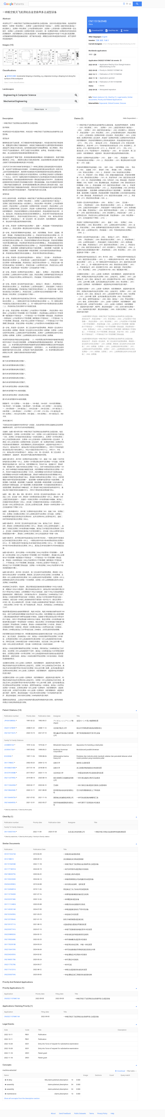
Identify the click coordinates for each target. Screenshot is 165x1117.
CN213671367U (10, 733)
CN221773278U (10, 964)
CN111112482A (10, 904)
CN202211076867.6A (12, 998)
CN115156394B (10, 864)
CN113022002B (10, 879)
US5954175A (9, 750)
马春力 (106, 40)
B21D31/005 (11, 76)
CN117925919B (10, 944)
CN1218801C (9, 859)
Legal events (122, 97)
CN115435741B (10, 832)
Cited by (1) (112, 97)
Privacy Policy (102, 1113)
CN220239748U (10, 899)
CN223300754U (10, 974)
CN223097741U (10, 929)
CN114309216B (10, 909)
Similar (126, 30)
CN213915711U (10, 924)
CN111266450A (10, 785)
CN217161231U (10, 969)
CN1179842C (9, 763)
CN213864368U (10, 790)
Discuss (123, 103)
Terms (91, 1113)
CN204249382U (10, 884)
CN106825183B (10, 768)
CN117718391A (10, 869)
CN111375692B (10, 894)
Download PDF (97, 30)
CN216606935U (10, 802)
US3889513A (9, 745)
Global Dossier (113, 103)
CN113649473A (10, 797)
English (104, 37)
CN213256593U (10, 914)
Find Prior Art (113, 30)
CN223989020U (10, 934)
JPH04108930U (10, 721)
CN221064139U (10, 949)
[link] (40, 77)
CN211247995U (10, 778)
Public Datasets (80, 1113)
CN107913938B (10, 773)
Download (121, 1071)
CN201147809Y (10, 728)
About (53, 1113)
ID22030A (8, 756)
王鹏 (97, 40)
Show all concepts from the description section (22, 1098)
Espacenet (103, 103)
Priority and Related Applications (110, 100)
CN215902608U (10, 939)
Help (112, 1113)
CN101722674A (10, 854)
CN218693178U (10, 959)
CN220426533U (10, 954)
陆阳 (101, 40)
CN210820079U (10, 874)
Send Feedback (65, 1113)
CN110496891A (10, 889)
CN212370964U (10, 919)
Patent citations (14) (99, 97)
